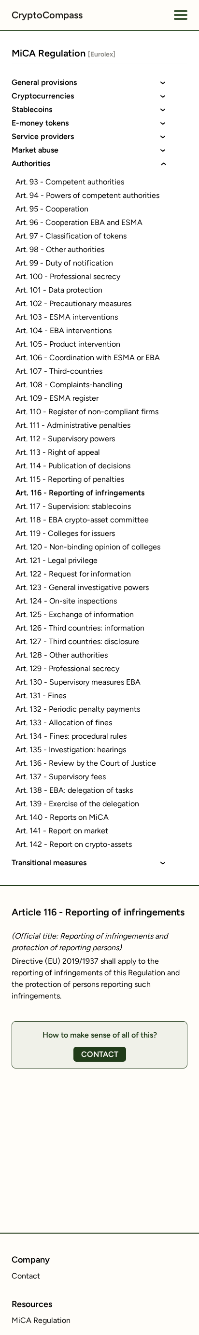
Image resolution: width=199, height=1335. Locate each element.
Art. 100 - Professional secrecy (67, 276)
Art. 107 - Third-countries (58, 371)
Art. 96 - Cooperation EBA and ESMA (78, 222)
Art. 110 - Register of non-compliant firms (86, 411)
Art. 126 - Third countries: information (79, 627)
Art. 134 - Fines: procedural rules (71, 736)
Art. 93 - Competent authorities (69, 181)
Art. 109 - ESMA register (57, 398)
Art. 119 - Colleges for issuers (65, 533)
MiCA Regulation (41, 1320)
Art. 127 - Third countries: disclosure (77, 641)
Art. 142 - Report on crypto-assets (73, 844)
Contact (26, 1275)
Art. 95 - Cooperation (51, 208)
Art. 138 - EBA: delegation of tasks (74, 790)
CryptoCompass (47, 15)
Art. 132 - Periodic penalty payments (77, 709)
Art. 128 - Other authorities (61, 655)
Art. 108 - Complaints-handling (68, 384)
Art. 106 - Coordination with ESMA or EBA (87, 357)
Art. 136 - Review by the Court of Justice (85, 763)
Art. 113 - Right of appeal (57, 452)
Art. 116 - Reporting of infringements (79, 492)
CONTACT (99, 1054)
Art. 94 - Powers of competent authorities (87, 195)
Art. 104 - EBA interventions (63, 330)
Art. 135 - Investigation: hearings (70, 749)
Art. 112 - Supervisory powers (65, 438)
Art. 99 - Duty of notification (64, 262)
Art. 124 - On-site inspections (66, 600)
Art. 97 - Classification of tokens (71, 235)
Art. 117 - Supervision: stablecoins (73, 506)
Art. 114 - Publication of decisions (72, 465)
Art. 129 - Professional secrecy (67, 668)
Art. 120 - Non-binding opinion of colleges (87, 546)
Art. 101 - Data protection (58, 290)
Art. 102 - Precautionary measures (73, 303)
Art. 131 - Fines (40, 695)
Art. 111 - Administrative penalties (72, 425)
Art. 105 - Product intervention (67, 344)
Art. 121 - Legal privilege (56, 560)
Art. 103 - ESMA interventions (66, 317)
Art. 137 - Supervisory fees (60, 776)
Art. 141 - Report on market (61, 830)
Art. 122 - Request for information (73, 573)
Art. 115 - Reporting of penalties (69, 479)
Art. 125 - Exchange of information (74, 614)
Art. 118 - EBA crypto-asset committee (82, 519)
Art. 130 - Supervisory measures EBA (78, 682)
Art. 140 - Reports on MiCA (62, 817)
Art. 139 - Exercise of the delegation (77, 803)
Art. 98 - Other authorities (59, 249)
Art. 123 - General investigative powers (82, 587)
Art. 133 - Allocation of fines (63, 722)
